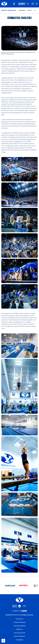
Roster (29, 10)
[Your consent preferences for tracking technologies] (3, 640)
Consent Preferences (19, 622)
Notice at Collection (19, 636)
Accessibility (19, 639)
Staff (35, 10)
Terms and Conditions (20, 626)
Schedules (22, 10)
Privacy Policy (19, 619)
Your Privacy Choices (19, 633)
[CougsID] (14, 4)
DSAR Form (19, 629)
